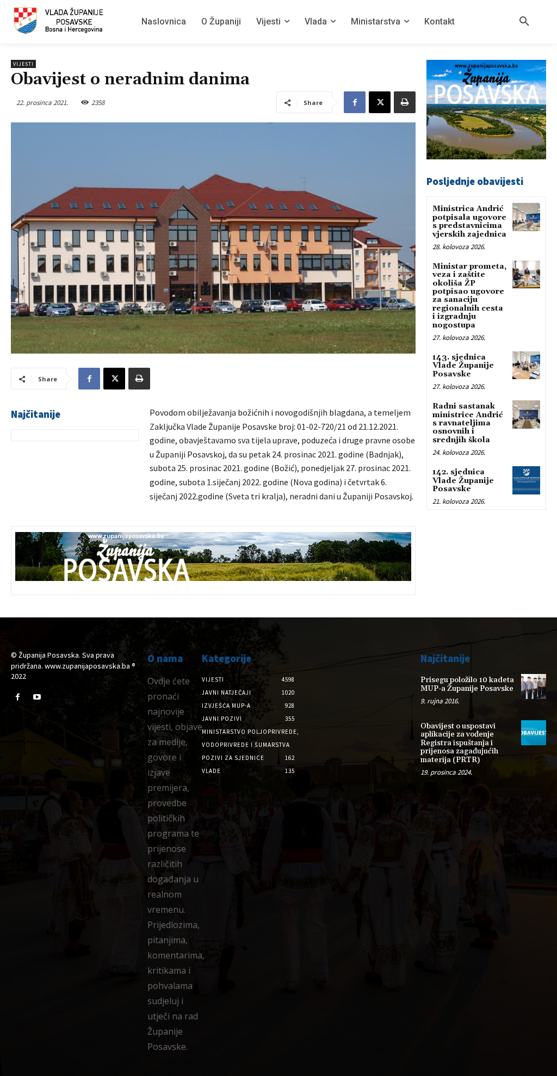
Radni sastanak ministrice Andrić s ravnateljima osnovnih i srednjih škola (467, 423)
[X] (380, 102)
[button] (524, 22)
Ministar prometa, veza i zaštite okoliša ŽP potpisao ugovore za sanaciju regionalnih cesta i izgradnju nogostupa (469, 296)
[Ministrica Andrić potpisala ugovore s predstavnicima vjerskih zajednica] (526, 217)
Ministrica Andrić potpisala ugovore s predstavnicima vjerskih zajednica (469, 221)
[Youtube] (37, 697)
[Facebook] (355, 102)
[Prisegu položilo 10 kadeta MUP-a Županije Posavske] (533, 686)
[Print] (405, 102)
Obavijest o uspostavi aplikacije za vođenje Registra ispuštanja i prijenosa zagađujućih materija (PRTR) (459, 743)
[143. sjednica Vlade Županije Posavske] (526, 365)
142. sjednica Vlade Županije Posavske (463, 480)
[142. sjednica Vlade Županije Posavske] (526, 480)
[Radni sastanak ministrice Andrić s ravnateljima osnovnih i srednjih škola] (526, 414)
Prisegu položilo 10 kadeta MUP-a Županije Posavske (467, 684)
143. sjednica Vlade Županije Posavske (463, 366)
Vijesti (23, 63)
